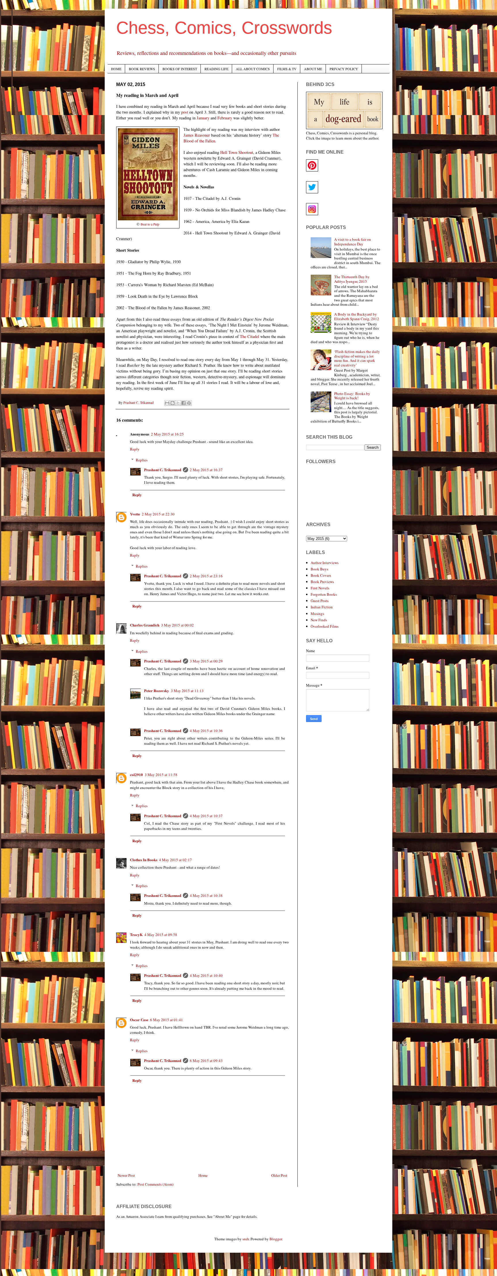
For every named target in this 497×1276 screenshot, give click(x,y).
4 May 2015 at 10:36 (206, 730)
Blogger (275, 1238)
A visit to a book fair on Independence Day (352, 242)
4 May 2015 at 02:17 (175, 859)
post (184, 112)
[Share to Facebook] (183, 403)
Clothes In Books (143, 859)
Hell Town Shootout (236, 152)
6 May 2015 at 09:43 (206, 1060)
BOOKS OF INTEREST (180, 68)
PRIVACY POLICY (344, 68)
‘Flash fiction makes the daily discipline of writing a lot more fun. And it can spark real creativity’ (357, 358)
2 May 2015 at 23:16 (206, 575)
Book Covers (321, 575)
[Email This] (167, 403)
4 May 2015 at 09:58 (160, 934)
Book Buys (319, 569)
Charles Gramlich (144, 625)
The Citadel (249, 336)
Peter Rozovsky (156, 690)
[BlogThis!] (172, 403)
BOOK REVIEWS (142, 68)
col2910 (136, 774)
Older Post (279, 1175)
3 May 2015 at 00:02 (177, 625)
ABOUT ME (313, 68)
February (224, 118)
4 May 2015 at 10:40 (206, 975)
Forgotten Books (324, 594)
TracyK (136, 934)
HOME (116, 68)
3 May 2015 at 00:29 (206, 661)
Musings (317, 613)
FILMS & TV (287, 68)
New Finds (319, 619)
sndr (245, 1238)
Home (203, 1175)
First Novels (320, 588)
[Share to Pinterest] (189, 403)
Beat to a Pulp (150, 224)
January (203, 118)
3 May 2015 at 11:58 (161, 774)
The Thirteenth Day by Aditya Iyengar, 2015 (352, 279)
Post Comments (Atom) (155, 1184)
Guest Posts (319, 600)
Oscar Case (139, 1019)
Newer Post (126, 1175)
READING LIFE (216, 68)
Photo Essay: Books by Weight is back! (352, 396)
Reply (134, 449)
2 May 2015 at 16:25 (167, 434)
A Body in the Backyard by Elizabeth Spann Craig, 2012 (356, 316)
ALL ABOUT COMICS (253, 68)
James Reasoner (196, 135)
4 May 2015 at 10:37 (206, 815)
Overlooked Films (325, 626)
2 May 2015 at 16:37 (206, 469)
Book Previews (322, 581)
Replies (142, 460)
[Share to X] (178, 403)
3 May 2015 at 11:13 (187, 690)
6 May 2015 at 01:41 (166, 1019)
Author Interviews (325, 562)
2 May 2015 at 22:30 (158, 514)
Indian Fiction (322, 607)
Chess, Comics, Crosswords (224, 27)
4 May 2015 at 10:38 (206, 895)
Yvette (135, 514)
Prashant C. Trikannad (162, 469)
